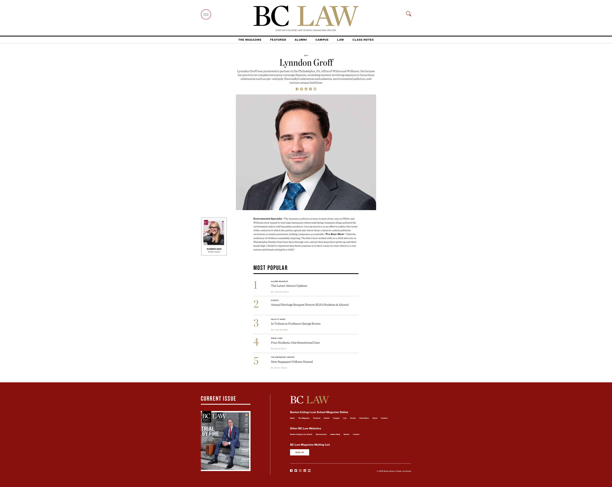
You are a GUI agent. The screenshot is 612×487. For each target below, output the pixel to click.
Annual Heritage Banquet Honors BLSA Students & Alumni (310, 304)
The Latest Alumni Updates (289, 285)
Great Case (277, 338)
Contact (356, 434)
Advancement (321, 434)
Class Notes (363, 39)
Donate (346, 434)
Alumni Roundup (279, 281)
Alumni (301, 39)
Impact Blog (335, 434)
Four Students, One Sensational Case (295, 342)
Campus (322, 39)
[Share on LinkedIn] (306, 88)
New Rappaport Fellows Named (292, 361)
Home (292, 418)
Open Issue (214, 252)
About (374, 418)
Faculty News (278, 319)
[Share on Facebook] (297, 88)
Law (340, 39)
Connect (384, 418)
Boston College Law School (301, 434)
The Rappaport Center (282, 357)
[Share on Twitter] (301, 88)
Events (274, 300)
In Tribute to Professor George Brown (296, 323)
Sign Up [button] (299, 452)
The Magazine (250, 39)
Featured (278, 39)
